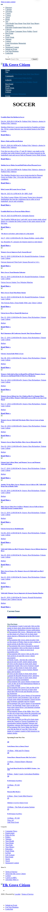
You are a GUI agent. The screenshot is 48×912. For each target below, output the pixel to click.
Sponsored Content (12, 47)
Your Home (18, 23)
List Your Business (12, 51)
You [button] (6, 21)
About (7, 17)
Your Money (34, 23)
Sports (7, 35)
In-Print (8, 853)
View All (10, 820)
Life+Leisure (10, 31)
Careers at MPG (11, 878)
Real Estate (9, 33)
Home (7, 19)
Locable (17, 894)
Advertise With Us (11, 880)
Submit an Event (11, 49)
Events (7, 45)
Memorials (22, 43)
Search (7, 59)
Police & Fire (27, 27)
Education (9, 27)
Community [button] (9, 25)
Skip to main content (8, 2)
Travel (35, 31)
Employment (17, 27)
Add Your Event (13, 822)
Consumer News (21, 31)
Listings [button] (8, 41)
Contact (8, 15)
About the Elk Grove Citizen (15, 874)
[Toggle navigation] (2, 4)
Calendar (8, 9)
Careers (8, 13)
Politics (29, 31)
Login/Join (9, 53)
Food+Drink (9, 37)
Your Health (9, 23)
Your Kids (26, 23)
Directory (8, 7)
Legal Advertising (11, 43)
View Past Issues (12, 624)
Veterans (8, 39)
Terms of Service (11, 872)
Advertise (8, 11)
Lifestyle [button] (8, 29)
